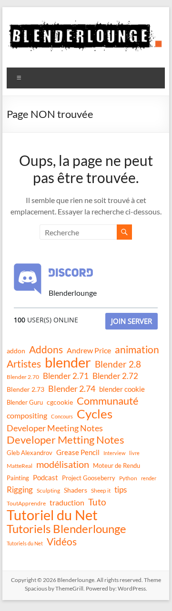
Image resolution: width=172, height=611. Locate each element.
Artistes (24, 363)
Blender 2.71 (66, 376)
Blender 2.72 (115, 376)
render (148, 478)
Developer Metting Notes (65, 440)
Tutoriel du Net (52, 515)
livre (134, 453)
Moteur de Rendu (116, 465)
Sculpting (48, 490)
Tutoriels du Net (25, 543)
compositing (27, 415)
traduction (67, 502)
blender (68, 362)
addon (16, 351)
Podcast (45, 477)
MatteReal (19, 465)
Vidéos (62, 541)
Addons (46, 349)
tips (120, 490)
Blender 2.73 (25, 389)
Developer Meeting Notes (55, 428)
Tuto (97, 501)
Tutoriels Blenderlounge (66, 528)
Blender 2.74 (71, 388)
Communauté (108, 401)
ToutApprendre (26, 503)
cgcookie (60, 402)
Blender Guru (25, 402)
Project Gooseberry (88, 478)
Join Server (131, 321)
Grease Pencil (78, 452)
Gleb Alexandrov (29, 452)
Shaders (75, 490)
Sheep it (101, 490)
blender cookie (122, 389)
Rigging (20, 490)
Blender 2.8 (118, 364)
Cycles (94, 413)
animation (137, 349)
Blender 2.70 (23, 376)
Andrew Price (89, 350)
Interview (114, 453)
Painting (18, 478)
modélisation (62, 464)
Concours (62, 416)
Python (128, 478)
